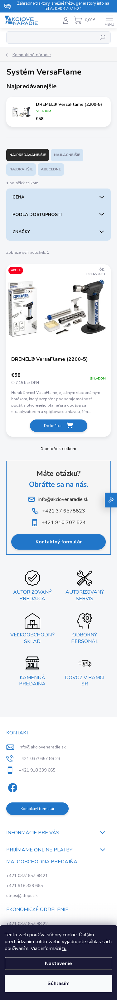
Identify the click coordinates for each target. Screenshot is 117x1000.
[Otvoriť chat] (111, 500)
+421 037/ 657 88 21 (27, 876)
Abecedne (51, 169)
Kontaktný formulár (59, 541)
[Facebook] (11, 786)
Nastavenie (58, 963)
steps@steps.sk (22, 896)
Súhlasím (58, 983)
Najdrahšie (21, 169)
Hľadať (103, 37)
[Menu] (109, 20)
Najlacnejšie (67, 154)
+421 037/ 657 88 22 (27, 924)
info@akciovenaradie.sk (42, 747)
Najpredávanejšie (27, 154)
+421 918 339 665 (24, 886)
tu (64, 948)
